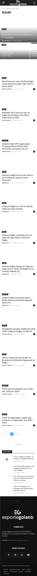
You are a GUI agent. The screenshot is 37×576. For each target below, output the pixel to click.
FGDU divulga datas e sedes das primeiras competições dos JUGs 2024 (17, 420)
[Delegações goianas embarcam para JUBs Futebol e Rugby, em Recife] (18, 318)
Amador (5, 325)
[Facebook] (9, 555)
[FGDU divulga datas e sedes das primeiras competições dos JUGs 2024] (18, 407)
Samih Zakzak (6, 120)
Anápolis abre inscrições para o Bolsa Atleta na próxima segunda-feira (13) (17, 300)
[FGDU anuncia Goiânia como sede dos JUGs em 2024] (18, 378)
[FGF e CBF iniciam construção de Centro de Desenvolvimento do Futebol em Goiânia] (7, 479)
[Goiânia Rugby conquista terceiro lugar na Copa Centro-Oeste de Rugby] (18, 224)
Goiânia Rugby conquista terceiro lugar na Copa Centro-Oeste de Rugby (17, 237)
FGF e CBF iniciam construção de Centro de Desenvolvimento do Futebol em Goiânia (24, 478)
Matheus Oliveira (7, 89)
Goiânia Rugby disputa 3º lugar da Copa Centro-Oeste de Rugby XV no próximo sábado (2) (18, 269)
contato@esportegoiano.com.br (18, 540)
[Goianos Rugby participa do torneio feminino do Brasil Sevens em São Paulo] (15, 51)
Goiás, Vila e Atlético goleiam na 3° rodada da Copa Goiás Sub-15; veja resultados (24, 468)
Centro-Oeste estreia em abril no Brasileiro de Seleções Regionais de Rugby (18, 360)
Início (3, 8)
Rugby (4, 29)
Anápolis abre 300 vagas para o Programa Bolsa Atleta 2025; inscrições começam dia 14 (16, 146)
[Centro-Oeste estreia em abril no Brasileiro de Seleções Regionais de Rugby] (18, 347)
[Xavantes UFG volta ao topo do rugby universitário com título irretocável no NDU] (18, 101)
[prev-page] (3, 434)
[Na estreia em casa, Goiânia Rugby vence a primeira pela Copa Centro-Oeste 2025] (18, 70)
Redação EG (5, 183)
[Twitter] (22, 555)
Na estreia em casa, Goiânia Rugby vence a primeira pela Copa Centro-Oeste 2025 (18, 84)
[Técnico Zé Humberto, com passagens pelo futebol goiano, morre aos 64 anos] (7, 489)
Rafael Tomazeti (7, 394)
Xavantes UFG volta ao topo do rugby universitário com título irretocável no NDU (16, 115)
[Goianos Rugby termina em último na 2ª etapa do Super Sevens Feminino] (18, 164)
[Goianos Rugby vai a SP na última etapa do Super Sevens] (18, 195)
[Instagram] (15, 555)
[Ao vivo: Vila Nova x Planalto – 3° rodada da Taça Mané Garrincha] (7, 459)
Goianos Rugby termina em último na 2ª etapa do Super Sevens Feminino (17, 177)
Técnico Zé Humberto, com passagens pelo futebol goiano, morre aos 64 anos (23, 488)
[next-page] (20, 434)
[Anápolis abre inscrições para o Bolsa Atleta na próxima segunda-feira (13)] (18, 287)
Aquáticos (5, 140)
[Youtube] (28, 555)
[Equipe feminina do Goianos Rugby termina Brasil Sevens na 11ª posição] (18, 29)
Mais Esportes (10, 8)
